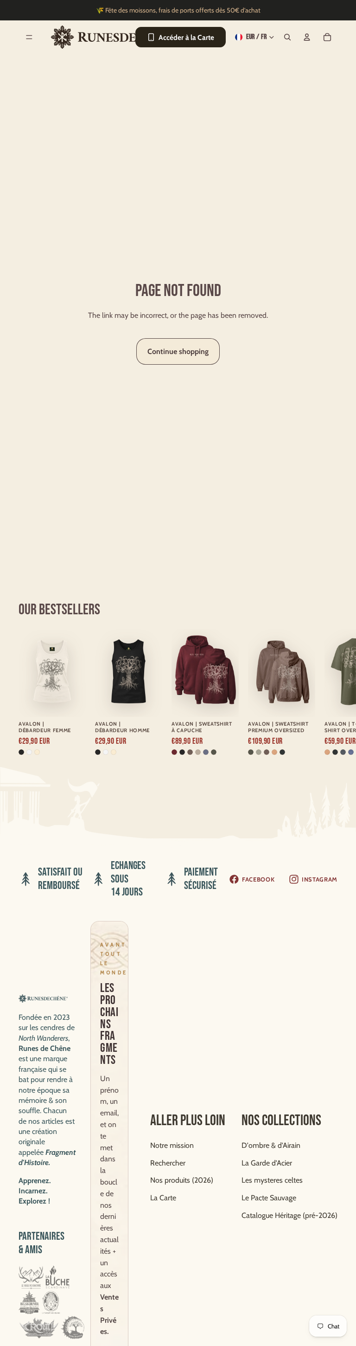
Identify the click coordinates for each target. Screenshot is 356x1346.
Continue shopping (178, 351)
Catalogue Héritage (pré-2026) (289, 1215)
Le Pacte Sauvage (269, 1197)
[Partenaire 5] (39, 1327)
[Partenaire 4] (51, 1302)
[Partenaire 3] (29, 1302)
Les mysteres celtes (272, 1180)
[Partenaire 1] (31, 1277)
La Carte (163, 1197)
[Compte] (307, 37)
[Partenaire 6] (72, 1327)
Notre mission (172, 1145)
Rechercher (167, 1163)
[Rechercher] (287, 37)
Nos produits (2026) (181, 1180)
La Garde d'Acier (267, 1163)
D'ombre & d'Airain (271, 1145)
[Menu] (29, 37)
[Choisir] (71, 698)
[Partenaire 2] (57, 1277)
